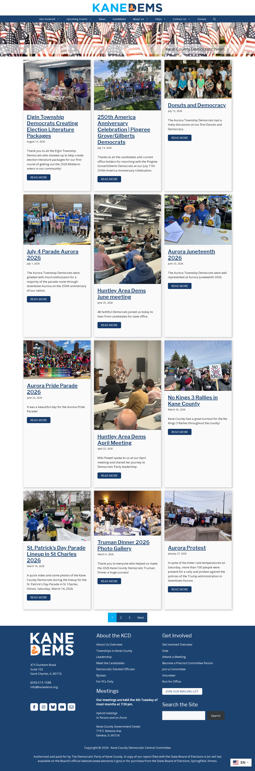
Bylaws (101, 675)
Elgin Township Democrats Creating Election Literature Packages (52, 126)
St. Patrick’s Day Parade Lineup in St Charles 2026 (56, 554)
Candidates (119, 19)
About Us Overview (109, 644)
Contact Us (179, 19)
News (102, 19)
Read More (38, 177)
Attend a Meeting (174, 657)
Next (140, 617)
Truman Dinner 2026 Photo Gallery (123, 545)
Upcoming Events (76, 19)
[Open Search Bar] (214, 18)
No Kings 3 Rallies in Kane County (193, 400)
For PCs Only (104, 681)
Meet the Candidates (110, 663)
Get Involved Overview (177, 644)
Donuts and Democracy (197, 105)
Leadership (104, 657)
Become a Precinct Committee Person (187, 663)
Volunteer (169, 675)
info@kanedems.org (44, 687)
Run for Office (171, 681)
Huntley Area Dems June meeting (121, 293)
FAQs (158, 19)
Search (215, 716)
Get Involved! (47, 19)
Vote (165, 651)
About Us (138, 19)
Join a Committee (174, 669)
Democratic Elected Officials (115, 669)
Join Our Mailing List (182, 691)
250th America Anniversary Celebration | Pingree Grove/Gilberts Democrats (123, 129)
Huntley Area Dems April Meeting (121, 439)
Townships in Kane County (114, 651)
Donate (201, 19)
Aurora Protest (187, 548)
